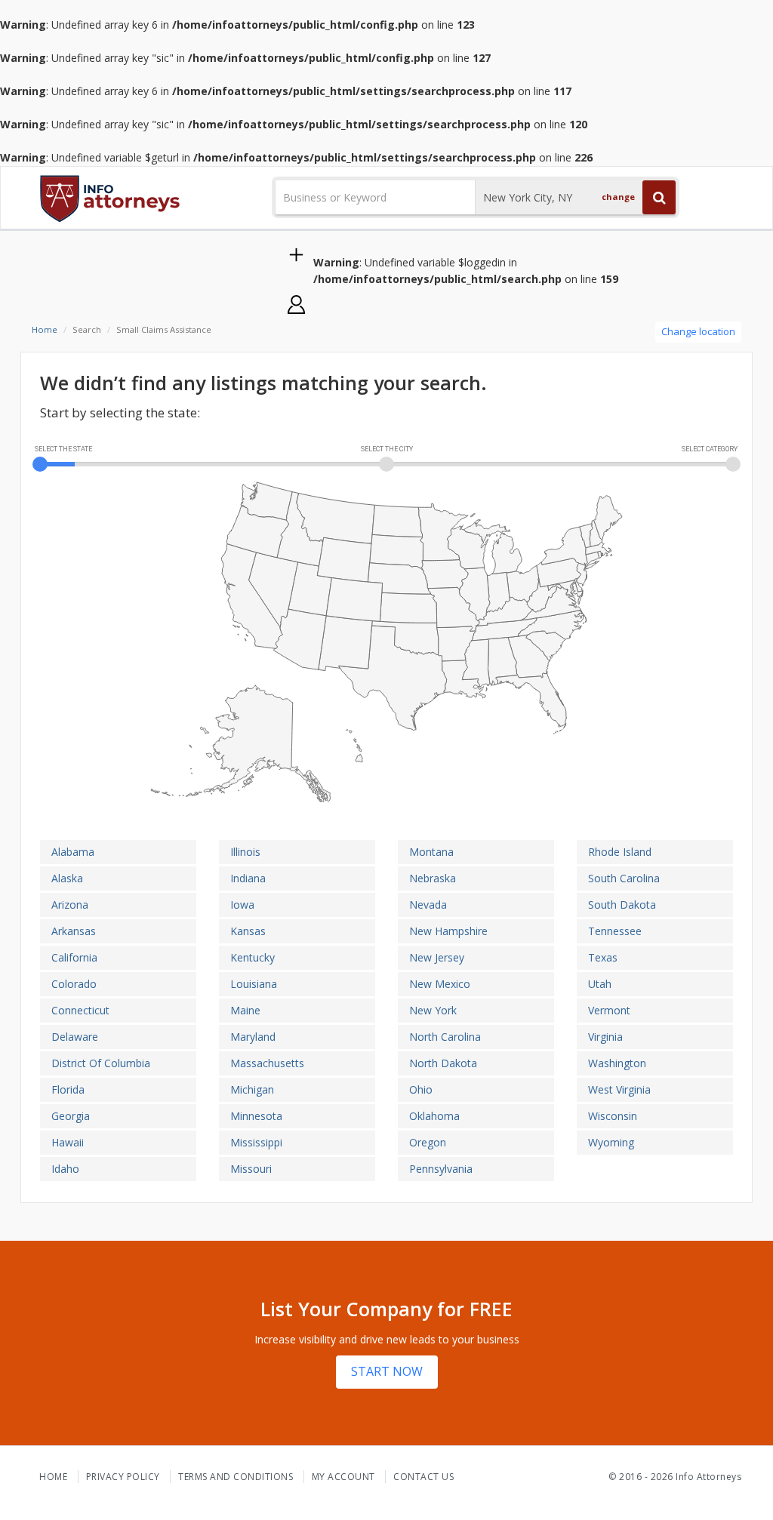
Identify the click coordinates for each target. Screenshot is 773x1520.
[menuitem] (529, 656)
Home (44, 329)
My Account (343, 1476)
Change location (698, 331)
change (618, 196)
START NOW (387, 1371)
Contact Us (423, 1476)
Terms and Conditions (235, 1476)
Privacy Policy (123, 1476)
